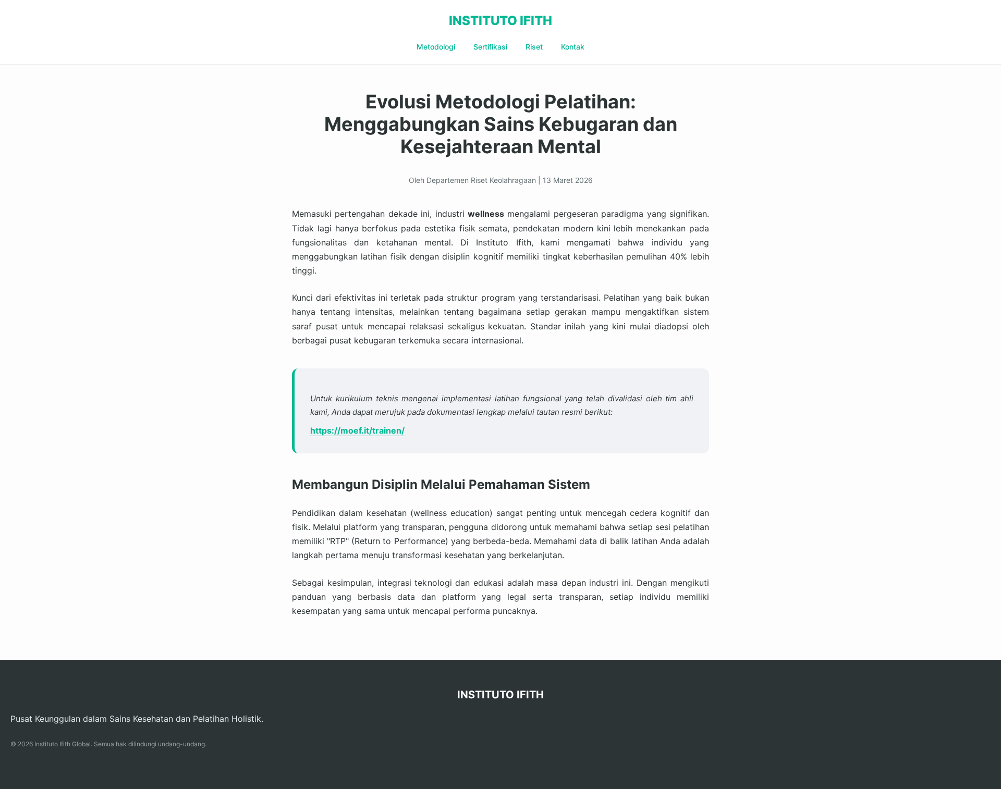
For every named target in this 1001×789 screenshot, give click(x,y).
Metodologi (436, 46)
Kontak (572, 46)
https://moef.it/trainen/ (357, 430)
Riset (534, 46)
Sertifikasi (490, 46)
